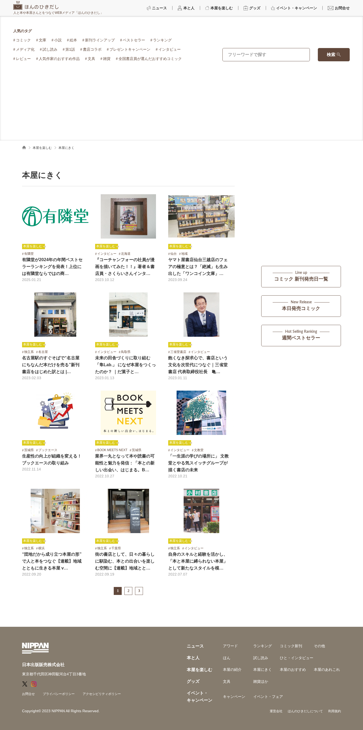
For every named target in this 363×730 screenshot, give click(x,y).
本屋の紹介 (232, 669)
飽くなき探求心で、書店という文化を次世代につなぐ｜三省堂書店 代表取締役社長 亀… (198, 365)
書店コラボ (92, 49)
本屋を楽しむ (42, 148)
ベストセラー (134, 40)
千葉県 (116, 548)
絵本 (73, 40)
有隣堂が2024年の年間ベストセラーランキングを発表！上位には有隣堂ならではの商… (52, 266)
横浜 (41, 548)
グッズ (193, 681)
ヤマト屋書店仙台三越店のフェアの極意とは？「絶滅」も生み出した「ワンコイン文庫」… (198, 266)
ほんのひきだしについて (305, 711)
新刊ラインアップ (100, 40)
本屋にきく (262, 669)
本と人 (193, 657)
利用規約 (334, 711)
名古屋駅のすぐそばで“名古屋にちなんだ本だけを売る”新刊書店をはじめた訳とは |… (50, 365)
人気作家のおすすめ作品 (59, 59)
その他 (319, 646)
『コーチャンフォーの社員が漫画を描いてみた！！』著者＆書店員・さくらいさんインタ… (125, 266)
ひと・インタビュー (296, 658)
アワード (230, 646)
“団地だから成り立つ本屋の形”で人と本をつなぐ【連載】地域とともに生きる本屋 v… (52, 561)
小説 (58, 40)
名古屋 (43, 352)
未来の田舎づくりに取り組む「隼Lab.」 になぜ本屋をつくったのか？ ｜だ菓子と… (125, 365)
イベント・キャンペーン (199, 696)
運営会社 (276, 711)
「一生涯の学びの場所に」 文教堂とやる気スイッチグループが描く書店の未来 (198, 463)
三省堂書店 (178, 352)
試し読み (50, 49)
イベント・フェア (268, 696)
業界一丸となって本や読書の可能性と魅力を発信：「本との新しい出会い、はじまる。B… (125, 463)
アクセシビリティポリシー (102, 694)
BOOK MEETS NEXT (112, 450)
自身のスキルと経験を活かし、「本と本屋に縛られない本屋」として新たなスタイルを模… (198, 561)
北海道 (125, 254)
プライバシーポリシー (59, 694)
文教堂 (199, 450)
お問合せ (28, 694)
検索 (331, 54)
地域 (184, 254)
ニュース (195, 646)
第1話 (70, 49)
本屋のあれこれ (327, 669)
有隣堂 (29, 254)
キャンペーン (234, 696)
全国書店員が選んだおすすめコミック (150, 59)
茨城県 (29, 450)
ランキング (162, 40)
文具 (91, 59)
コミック (23, 40)
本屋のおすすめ (293, 669)
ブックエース (47, 450)
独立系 (29, 352)
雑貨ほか (260, 681)
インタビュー (169, 49)
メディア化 (25, 49)
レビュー (23, 59)
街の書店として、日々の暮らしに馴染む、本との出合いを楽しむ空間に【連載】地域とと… (125, 561)
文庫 (42, 40)
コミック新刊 (291, 646)
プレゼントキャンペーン (129, 49)
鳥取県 (125, 352)
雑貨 (107, 59)
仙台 (173, 254)
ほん (226, 658)
